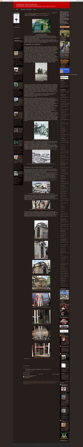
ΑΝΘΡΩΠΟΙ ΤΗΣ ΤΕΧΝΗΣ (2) (63, 196)
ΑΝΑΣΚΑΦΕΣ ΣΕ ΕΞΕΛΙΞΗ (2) (63, 193)
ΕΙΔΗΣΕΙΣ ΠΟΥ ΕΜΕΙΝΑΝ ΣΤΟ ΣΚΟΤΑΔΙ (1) (64, 252)
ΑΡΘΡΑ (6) (62, 132)
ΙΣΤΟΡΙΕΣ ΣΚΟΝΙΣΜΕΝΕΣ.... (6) (64, 138)
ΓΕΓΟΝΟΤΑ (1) (63, 246)
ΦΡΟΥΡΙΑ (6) (62, 146)
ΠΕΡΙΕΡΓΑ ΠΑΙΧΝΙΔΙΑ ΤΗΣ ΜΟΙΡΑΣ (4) (64, 164)
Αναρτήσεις (63, 76)
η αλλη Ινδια (63, 417)
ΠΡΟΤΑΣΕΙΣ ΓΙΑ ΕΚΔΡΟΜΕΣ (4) (63, 170)
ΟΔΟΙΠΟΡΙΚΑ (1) (63, 278)
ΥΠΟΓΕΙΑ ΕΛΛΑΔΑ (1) (64, 286)
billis (54, 358)
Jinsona (26, 444)
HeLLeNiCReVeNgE (65, 346)
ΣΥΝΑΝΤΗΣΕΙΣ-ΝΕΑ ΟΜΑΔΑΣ (64, 87)
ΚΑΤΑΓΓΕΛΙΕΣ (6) (63, 140)
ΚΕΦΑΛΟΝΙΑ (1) (63, 258)
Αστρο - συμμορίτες (63, 421)
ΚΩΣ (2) (61, 209)
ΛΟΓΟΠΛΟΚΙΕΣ (64, 353)
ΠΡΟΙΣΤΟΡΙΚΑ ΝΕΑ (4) (64, 167)
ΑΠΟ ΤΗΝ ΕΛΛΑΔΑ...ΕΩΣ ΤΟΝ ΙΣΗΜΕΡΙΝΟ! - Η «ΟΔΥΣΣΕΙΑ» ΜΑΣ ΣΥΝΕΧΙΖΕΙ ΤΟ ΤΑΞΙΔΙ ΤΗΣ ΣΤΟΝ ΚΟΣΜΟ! (65, 400)
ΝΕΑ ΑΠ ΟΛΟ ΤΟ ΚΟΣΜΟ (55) (63, 95)
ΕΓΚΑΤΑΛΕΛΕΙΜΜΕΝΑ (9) (64, 124)
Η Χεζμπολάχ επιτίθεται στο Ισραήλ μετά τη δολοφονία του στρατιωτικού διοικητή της (65, 350)
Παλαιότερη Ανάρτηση (55, 374)
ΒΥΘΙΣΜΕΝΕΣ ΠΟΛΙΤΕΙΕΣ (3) (63, 179)
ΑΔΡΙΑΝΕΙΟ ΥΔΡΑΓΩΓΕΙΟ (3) (63, 176)
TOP (56, 363)
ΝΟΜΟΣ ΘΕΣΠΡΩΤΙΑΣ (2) (64, 217)
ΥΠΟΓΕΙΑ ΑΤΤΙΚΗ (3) (64, 187)
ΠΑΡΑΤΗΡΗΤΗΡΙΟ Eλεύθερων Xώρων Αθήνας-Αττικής (43, 358)
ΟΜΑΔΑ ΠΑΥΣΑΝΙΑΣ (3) (64, 183)
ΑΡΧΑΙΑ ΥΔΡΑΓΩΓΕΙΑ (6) (64, 134)
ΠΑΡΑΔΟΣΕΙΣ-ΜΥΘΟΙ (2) (64, 227)
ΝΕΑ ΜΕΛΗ (62, 84)
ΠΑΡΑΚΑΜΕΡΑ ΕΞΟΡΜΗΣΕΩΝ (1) (63, 281)
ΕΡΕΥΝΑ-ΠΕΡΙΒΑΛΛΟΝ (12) (64, 120)
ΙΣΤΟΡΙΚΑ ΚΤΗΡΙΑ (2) (64, 202)
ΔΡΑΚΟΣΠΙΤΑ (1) (63, 249)
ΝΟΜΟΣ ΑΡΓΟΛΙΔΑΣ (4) (64, 159)
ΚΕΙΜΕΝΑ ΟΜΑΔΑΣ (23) (64, 104)
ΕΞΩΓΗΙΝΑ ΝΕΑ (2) (63, 198)
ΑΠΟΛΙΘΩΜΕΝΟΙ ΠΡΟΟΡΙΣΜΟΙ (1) (63, 240)
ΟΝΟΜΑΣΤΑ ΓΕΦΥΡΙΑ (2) (64, 222)
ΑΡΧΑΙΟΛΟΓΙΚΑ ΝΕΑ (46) (64, 98)
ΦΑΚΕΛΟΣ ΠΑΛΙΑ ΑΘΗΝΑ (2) (63, 235)
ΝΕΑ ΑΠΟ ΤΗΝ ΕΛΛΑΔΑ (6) (64, 143)
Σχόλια (62, 78)
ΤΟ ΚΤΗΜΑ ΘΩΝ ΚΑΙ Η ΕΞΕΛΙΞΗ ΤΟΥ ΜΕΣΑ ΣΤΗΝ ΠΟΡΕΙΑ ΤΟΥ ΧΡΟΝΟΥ (37, 14)
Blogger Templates (38, 444)
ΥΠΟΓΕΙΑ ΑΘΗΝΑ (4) (64, 173)
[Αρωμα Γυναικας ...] (64, 314)
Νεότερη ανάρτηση (26, 374)
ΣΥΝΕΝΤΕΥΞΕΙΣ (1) (63, 284)
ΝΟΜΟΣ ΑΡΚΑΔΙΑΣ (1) (64, 269)
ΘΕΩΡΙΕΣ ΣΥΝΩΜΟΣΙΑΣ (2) (64, 201)
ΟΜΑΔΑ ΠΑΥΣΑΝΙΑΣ (26, 4)
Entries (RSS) (23, 9)
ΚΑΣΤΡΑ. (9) (62, 126)
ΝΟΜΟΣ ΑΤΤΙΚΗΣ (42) (64, 99)
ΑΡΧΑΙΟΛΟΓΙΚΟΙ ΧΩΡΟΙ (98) (64, 92)
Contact (35, 9)
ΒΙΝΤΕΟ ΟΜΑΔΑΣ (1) (64, 244)
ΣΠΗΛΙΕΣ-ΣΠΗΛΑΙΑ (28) (64, 103)
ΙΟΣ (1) (61, 255)
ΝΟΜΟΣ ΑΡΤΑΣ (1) (63, 271)
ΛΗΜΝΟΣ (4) (62, 155)
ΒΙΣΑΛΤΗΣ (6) (62, 136)
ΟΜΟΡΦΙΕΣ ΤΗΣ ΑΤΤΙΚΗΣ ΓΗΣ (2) (63, 220)
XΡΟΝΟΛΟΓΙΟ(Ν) (64, 394)
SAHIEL (62, 373)
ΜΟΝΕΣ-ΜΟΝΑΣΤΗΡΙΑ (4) (64, 158)
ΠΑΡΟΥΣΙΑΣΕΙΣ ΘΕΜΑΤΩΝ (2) (63, 231)
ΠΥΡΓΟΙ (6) (62, 144)
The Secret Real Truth (64, 362)
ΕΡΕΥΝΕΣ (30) (63, 101)
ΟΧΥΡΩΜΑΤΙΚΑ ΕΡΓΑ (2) (64, 224)
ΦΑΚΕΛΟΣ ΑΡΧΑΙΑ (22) (64, 109)
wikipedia (31, 358)
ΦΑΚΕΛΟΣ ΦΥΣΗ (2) (64, 237)
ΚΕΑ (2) (61, 204)
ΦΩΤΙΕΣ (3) (62, 189)
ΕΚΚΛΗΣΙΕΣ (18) (63, 112)
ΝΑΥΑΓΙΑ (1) (62, 266)
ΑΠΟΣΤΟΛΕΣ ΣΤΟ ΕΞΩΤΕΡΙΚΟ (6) (63, 130)
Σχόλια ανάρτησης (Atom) (32, 375)
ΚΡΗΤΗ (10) (62, 122)
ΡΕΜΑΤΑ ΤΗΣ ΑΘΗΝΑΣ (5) (64, 153)
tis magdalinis (64, 407)
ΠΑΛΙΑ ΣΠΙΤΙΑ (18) (63, 116)
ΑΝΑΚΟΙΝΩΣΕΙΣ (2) (63, 191)
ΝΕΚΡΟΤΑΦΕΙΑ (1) (63, 268)
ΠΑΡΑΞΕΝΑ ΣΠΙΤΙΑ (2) (64, 228)
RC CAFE (63, 416)
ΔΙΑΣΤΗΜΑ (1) (62, 248)
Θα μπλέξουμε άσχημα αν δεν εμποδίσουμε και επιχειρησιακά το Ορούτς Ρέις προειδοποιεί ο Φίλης (65, 377)
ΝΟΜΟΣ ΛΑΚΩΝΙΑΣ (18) (64, 114)
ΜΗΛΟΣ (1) (62, 262)
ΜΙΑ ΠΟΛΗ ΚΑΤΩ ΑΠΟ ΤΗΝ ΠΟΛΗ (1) (64, 264)
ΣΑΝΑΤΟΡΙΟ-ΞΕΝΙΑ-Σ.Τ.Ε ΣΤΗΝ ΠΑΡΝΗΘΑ (19, 41)
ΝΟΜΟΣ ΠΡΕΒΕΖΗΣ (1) (64, 276)
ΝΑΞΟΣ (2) (62, 211)
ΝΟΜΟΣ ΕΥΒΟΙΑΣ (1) (64, 273)
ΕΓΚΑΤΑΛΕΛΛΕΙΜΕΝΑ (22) (64, 107)
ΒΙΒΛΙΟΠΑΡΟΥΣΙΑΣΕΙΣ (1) (64, 243)
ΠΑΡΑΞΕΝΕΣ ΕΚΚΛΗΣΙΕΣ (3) (63, 186)
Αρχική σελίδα (62, 82)
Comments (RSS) (28, 9)
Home (17, 9)
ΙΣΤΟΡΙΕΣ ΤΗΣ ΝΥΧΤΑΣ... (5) (63, 149)
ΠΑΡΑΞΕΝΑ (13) (63, 117)
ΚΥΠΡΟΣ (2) (62, 207)
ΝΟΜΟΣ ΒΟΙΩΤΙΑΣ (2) (64, 214)
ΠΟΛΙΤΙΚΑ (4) (62, 165)
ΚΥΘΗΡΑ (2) (62, 206)
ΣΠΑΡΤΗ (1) (62, 282)
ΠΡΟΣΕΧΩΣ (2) (63, 233)
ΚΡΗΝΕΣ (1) (62, 260)
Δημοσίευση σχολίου (26, 372)
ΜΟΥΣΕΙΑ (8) (62, 128)
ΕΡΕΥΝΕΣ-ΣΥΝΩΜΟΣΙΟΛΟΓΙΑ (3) (64, 181)
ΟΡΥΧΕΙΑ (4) (62, 161)
